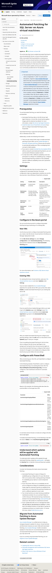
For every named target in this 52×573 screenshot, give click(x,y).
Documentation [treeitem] (7, 43)
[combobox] (9, 22)
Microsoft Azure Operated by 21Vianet (9, 570)
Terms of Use (24, 572)
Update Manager (43, 141)
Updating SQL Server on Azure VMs (31, 545)
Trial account (47, 15)
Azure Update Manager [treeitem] (10, 77)
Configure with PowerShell (27, 45)
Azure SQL (26, 20)
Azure (21, 20)
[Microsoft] (2, 12)
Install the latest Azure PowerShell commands (34, 125)
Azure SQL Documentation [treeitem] (9, 27)
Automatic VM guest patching (30, 143)
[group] (35, 380)
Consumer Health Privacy (12, 572)
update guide (39, 460)
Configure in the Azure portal (27, 44)
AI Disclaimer (24, 570)
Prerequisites (24, 40)
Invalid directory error (36, 510)
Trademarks (31, 572)
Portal (40, 15)
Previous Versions (33, 570)
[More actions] (50, 20)
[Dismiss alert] (49, 3)
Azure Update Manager (42, 78)
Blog (39, 570)
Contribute (45, 570)
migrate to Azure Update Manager (28, 538)
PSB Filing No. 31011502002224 (24, 568)
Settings (23, 42)
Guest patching (44, 499)
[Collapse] (17, 19)
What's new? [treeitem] (6, 46)
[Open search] (49, 12)
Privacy (35, 568)
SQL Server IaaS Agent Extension (41, 123)
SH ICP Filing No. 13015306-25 (8, 568)
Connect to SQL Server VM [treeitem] (11, 62)
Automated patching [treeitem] (12, 81)
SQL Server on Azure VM (36, 20)
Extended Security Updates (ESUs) (42, 149)
